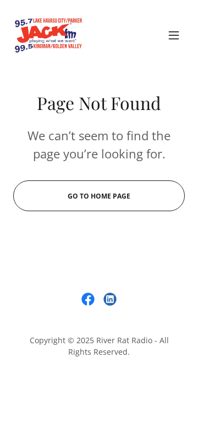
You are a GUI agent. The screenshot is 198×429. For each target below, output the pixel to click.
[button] (174, 35)
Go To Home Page (99, 196)
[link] (48, 35)
